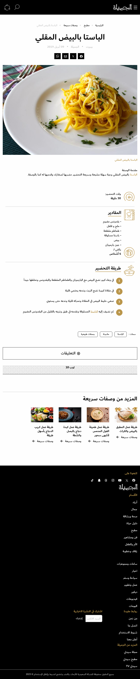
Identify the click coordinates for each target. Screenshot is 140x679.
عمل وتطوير (130, 584)
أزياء (135, 502)
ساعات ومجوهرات (127, 563)
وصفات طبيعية (88, 334)
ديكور (134, 592)
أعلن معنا (132, 639)
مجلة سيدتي (130, 652)
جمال (134, 509)
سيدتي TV (131, 666)
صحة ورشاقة (130, 516)
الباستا (133, 174)
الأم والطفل (131, 544)
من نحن (133, 618)
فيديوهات (131, 598)
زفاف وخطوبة (130, 551)
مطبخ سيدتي (130, 659)
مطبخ (87, 25)
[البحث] (17, 7)
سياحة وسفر (130, 577)
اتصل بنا (132, 625)
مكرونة (106, 334)
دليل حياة (132, 523)
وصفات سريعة (70, 25)
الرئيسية (99, 25)
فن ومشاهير (130, 537)
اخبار (134, 571)
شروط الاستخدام (128, 632)
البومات (133, 606)
